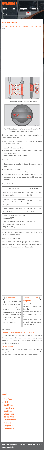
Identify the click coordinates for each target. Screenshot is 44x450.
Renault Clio (9, 408)
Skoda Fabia (9, 414)
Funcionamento (23, 26)
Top (13, 9)
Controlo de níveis (35, 26)
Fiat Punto (8, 399)
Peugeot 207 (9, 426)
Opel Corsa (8, 405)
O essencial (13, 26)
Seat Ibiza (5, 26)
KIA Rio (7, 402)
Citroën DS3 (9, 429)
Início (5, 9)
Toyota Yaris (9, 417)
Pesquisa (23, 9)
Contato (35, 9)
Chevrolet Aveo (10, 420)
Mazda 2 (7, 423)
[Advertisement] (22, 53)
